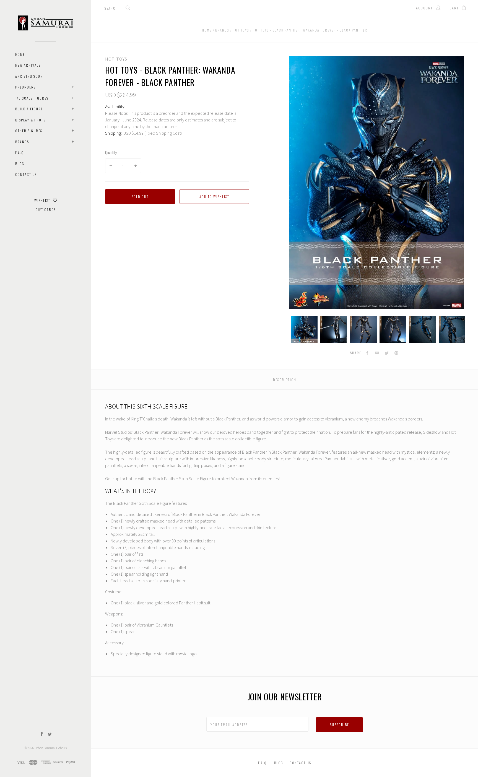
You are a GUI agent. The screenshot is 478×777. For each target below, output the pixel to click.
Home (20, 54)
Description (284, 379)
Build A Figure (29, 108)
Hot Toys (116, 59)
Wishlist (42, 200)
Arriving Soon (29, 76)
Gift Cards (45, 209)
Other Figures (28, 130)
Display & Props (30, 120)
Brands (22, 141)
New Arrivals (28, 65)
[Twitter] (50, 734)
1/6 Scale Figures (31, 98)
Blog (19, 163)
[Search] (128, 8)
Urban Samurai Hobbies (51, 748)
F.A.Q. (20, 152)
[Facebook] (42, 734)
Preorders (25, 87)
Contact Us (26, 174)
